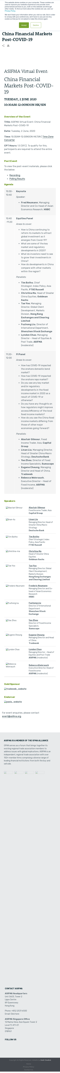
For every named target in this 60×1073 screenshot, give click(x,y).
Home (28, 1064)
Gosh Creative (45, 1060)
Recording (14, 175)
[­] (7, 1045)
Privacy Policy (28, 1067)
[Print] (9, 45)
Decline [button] (36, 25)
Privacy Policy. (10, 11)
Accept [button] (24, 25)
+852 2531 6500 (19, 1011)
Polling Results (17, 178)
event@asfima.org (11, 716)
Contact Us (28, 1070)
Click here (15, 1014)
